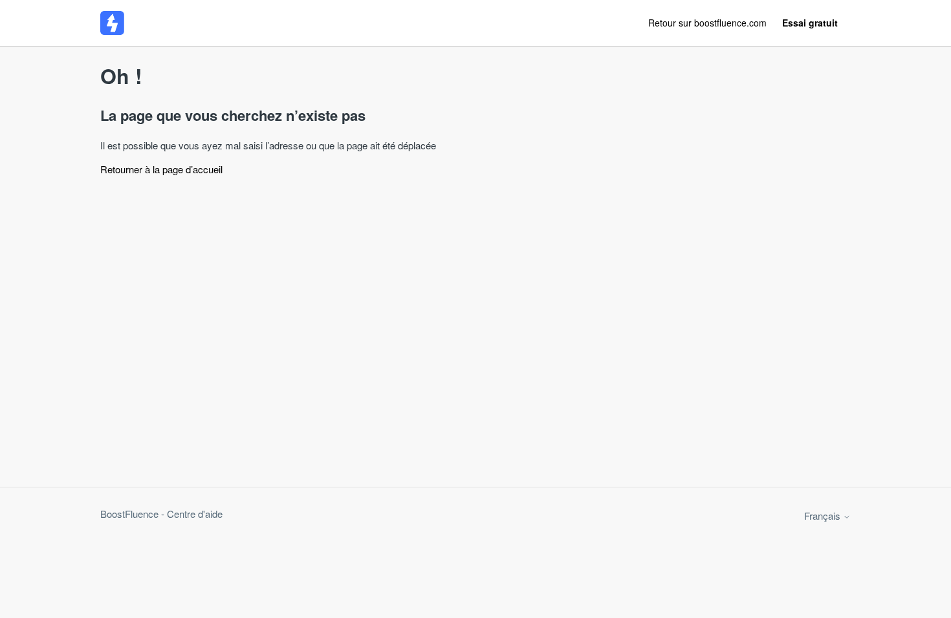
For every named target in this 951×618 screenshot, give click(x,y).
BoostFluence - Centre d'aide (161, 513)
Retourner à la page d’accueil (161, 169)
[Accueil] (112, 23)
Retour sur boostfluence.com (707, 22)
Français (823, 515)
